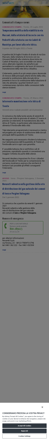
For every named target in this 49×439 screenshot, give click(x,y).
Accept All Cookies (24, 425)
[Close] (42, 407)
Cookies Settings (24, 436)
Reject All (24, 431)
